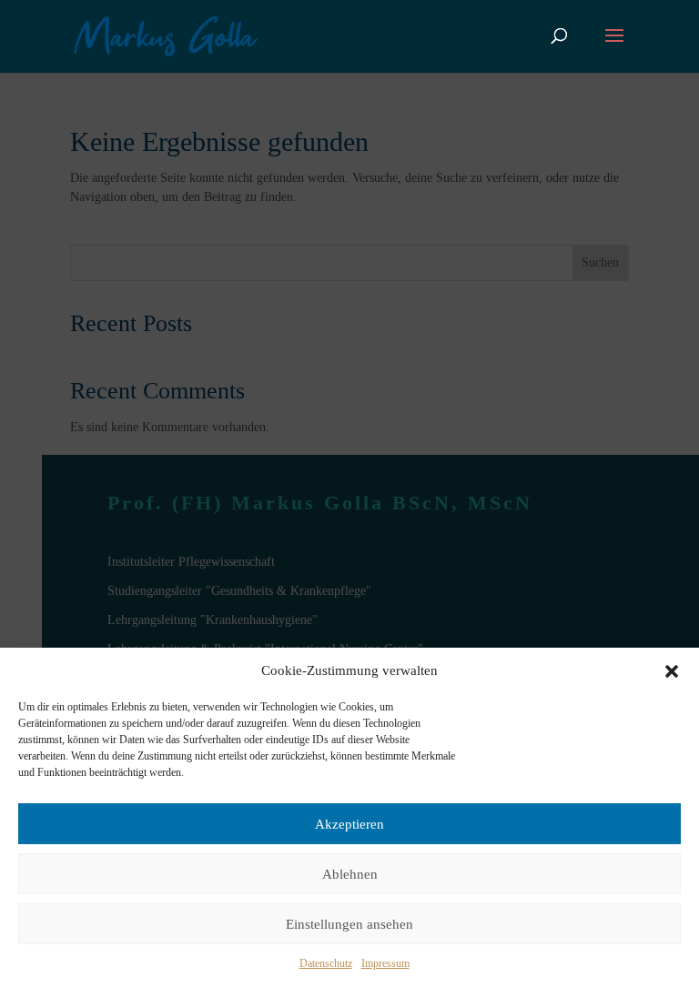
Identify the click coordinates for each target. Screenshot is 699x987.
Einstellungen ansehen (349, 924)
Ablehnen (350, 874)
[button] (672, 671)
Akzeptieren (349, 824)
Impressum (385, 963)
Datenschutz (325, 963)
